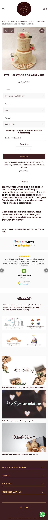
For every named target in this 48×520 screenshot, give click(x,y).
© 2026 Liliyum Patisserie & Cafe (17, 518)
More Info (24, 171)
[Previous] (6, 30)
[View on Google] (24, 271)
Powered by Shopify (33, 518)
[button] (2, 270)
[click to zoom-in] (42, 30)
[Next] (11, 30)
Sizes (8, 90)
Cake (12, 21)
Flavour (8, 118)
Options (8, 104)
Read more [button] (24, 266)
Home (4, 21)
